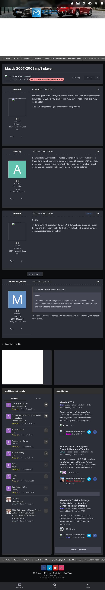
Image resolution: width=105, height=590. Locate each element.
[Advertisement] (52, 37)
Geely (14, 478)
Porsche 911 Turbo (20, 441)
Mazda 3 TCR (67, 402)
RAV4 (14, 464)
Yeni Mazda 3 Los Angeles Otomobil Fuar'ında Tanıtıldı (74, 448)
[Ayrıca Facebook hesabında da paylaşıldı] (95, 432)
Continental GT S (19, 487)
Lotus (14, 475)
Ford (13, 432)
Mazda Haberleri (72, 405)
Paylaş (76, 78)
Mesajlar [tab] (14, 398)
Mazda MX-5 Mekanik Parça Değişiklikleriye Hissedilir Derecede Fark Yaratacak (74, 503)
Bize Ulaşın (68, 573)
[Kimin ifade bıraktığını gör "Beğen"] (62, 425)
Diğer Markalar (17, 501)
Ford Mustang (18, 452)
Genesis (15, 498)
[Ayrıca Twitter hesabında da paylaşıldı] (89, 432)
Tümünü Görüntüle (78, 550)
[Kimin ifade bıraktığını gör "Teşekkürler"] (64, 472)
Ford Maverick (18, 429)
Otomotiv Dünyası (19, 421)
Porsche (15, 444)
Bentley (15, 490)
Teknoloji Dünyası (19, 406)
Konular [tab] (39, 398)
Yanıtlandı (42, 151)
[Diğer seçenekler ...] (98, 89)
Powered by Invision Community (52, 578)
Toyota (14, 467)
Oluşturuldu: (43, 89)
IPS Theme (37, 573)
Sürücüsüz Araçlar (19, 404)
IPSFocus (47, 573)
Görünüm (57, 573)
